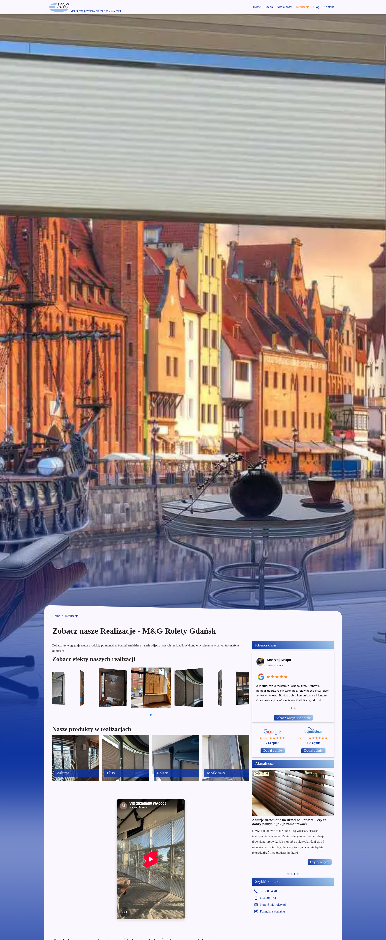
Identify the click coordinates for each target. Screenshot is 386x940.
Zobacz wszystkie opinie (293, 718)
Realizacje (302, 7)
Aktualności (284, 7)
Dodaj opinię (272, 750)
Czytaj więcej (319, 862)
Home (257, 7)
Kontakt (328, 7)
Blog (316, 7)
